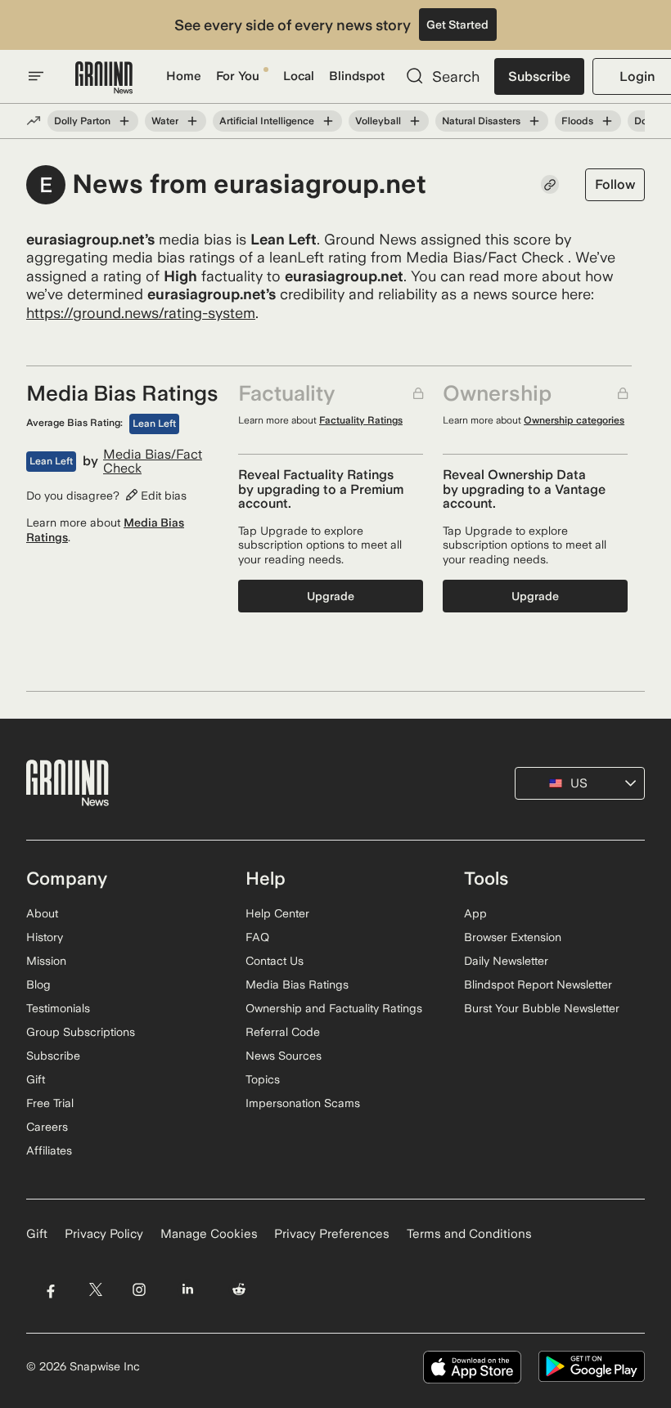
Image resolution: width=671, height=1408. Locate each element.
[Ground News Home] (104, 78)
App (475, 913)
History (44, 937)
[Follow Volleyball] (415, 121)
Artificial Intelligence (266, 121)
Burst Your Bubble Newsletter (541, 1008)
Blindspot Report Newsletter (538, 984)
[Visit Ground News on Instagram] (138, 1289)
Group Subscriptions (80, 1031)
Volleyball (378, 121)
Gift (35, 1079)
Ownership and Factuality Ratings (333, 1008)
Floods (577, 121)
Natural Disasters (481, 121)
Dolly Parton (82, 121)
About (42, 913)
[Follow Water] (192, 121)
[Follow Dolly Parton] (124, 121)
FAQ (257, 937)
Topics (262, 1079)
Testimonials (58, 1008)
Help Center (277, 913)
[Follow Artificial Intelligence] (328, 121)
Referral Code (282, 1031)
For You (237, 76)
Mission (46, 960)
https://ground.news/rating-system (140, 312)
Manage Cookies (209, 1233)
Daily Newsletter (506, 960)
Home (183, 76)
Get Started (457, 24)
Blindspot (357, 76)
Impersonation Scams (302, 1103)
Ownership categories (574, 420)
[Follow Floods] (607, 121)
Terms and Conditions (469, 1233)
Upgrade (330, 596)
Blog (38, 984)
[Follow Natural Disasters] (534, 121)
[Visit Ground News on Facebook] (50, 1290)
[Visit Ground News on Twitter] (95, 1290)
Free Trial (50, 1103)
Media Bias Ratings (297, 984)
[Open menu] (36, 76)
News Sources (283, 1055)
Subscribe (539, 76)
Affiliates (49, 1150)
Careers (47, 1126)
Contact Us (274, 960)
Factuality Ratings (361, 420)
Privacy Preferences (332, 1233)
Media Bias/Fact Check (152, 461)
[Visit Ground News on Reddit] (239, 1290)
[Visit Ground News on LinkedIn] (188, 1290)
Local (298, 76)
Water (164, 121)
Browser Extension (512, 937)
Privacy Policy (104, 1233)
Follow (615, 184)
